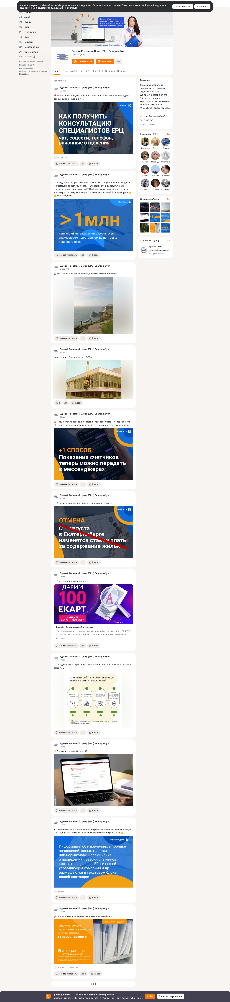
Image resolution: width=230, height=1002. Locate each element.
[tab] (57, 71)
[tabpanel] (93, 528)
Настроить (202, 6)
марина (145, 175)
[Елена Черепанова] (145, 155)
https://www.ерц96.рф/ (154, 116)
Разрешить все (183, 6)
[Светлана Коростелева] (165, 155)
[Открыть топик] (93, 97)
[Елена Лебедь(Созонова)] (155, 141)
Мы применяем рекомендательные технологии (33, 71)
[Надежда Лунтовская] (165, 169)
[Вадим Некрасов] (165, 141)
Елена (155, 148)
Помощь (39, 61)
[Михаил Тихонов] (155, 169)
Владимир (145, 148)
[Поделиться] (83, 163)
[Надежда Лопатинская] (155, 155)
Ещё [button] (30, 65)
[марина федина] (145, 169)
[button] (83, 61)
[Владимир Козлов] (145, 141)
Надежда (155, 162)
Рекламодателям (27, 61)
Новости (23, 65)
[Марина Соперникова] (155, 183)
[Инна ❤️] (145, 183)
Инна (145, 189)
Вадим (166, 148)
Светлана (165, 162)
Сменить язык (25, 56)
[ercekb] (56, 89)
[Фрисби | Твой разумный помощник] (93, 612)
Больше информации (66, 7)
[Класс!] (55, 157)
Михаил (155, 175)
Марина (155, 189)
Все (168, 134)
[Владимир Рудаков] (165, 183)
